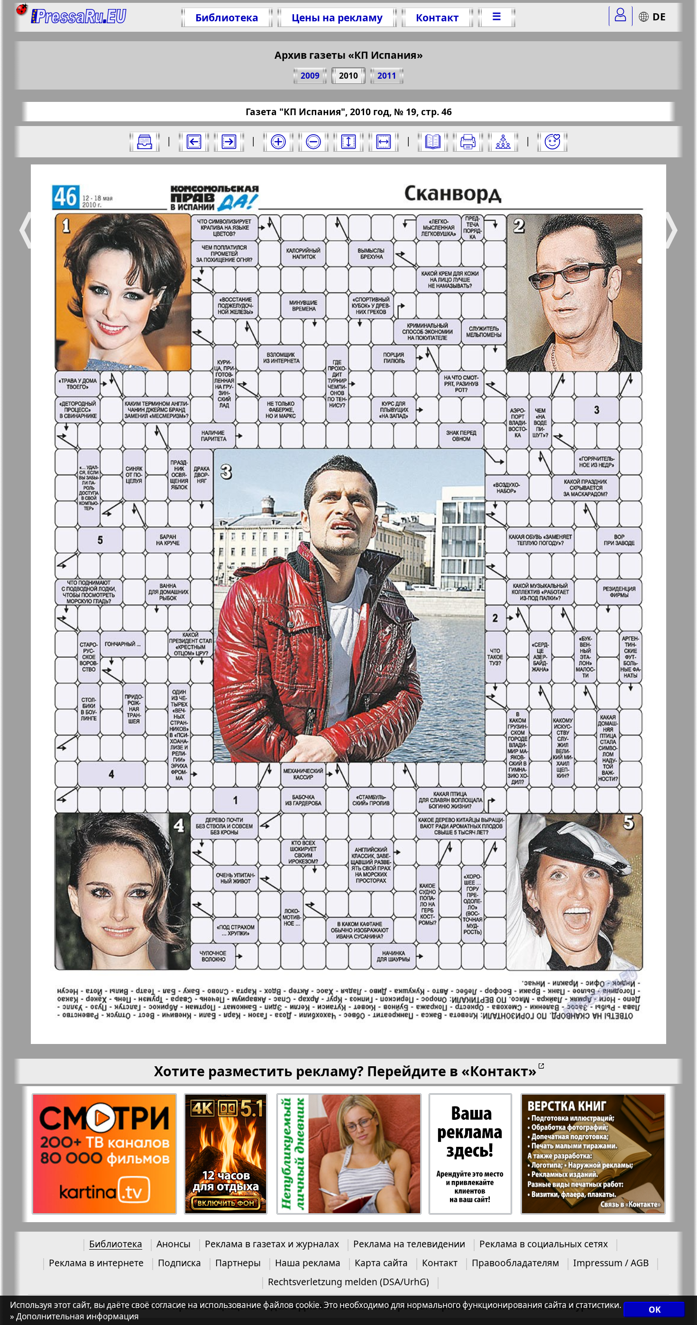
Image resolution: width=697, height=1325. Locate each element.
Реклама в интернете (96, 1262)
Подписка (179, 1262)
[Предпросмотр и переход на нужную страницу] (433, 142)
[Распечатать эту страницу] (468, 142)
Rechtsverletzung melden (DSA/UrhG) (348, 1281)
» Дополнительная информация (74, 1316)
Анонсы (173, 1243)
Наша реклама (307, 1262)
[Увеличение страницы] (278, 142)
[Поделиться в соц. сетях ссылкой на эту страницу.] (503, 142)
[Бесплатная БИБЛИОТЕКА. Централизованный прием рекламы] (79, 17)
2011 (386, 75)
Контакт (437, 17)
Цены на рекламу (337, 17)
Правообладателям (515, 1262)
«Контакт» (499, 1071)
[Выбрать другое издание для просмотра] (144, 142)
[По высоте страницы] (348, 142)
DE (659, 16)
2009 (310, 75)
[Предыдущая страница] (194, 142)
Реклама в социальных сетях (543, 1243)
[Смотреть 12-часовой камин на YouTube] (226, 1154)
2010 (348, 75)
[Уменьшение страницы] (313, 142)
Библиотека (226, 17)
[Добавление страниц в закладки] (552, 142)
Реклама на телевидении (409, 1243)
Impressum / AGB (611, 1262)
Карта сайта (381, 1262)
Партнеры (238, 1262)
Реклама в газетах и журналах (272, 1243)
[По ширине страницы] (383, 142)
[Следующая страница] (229, 142)
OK (654, 1309)
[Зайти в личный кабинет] (621, 16)
